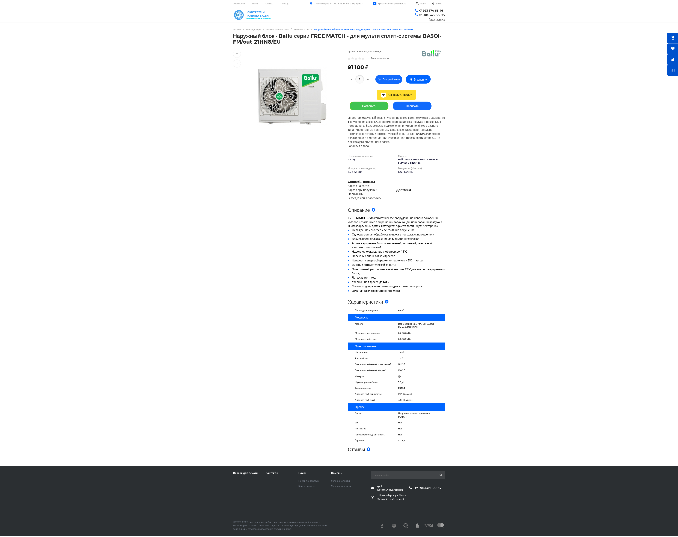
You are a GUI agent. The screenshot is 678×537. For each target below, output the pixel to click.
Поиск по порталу (308, 480)
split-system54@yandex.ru (392, 3)
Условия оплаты (340, 480)
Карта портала (306, 485)
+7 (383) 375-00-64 (432, 14)
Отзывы (269, 3)
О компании (239, 3)
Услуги (255, 3)
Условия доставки (341, 485)
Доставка (403, 189)
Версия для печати (245, 472)
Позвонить (369, 106)
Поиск (302, 472)
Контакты (272, 472)
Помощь (285, 3)
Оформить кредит (400, 94)
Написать (412, 106)
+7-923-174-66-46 (431, 10)
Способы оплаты (361, 181)
